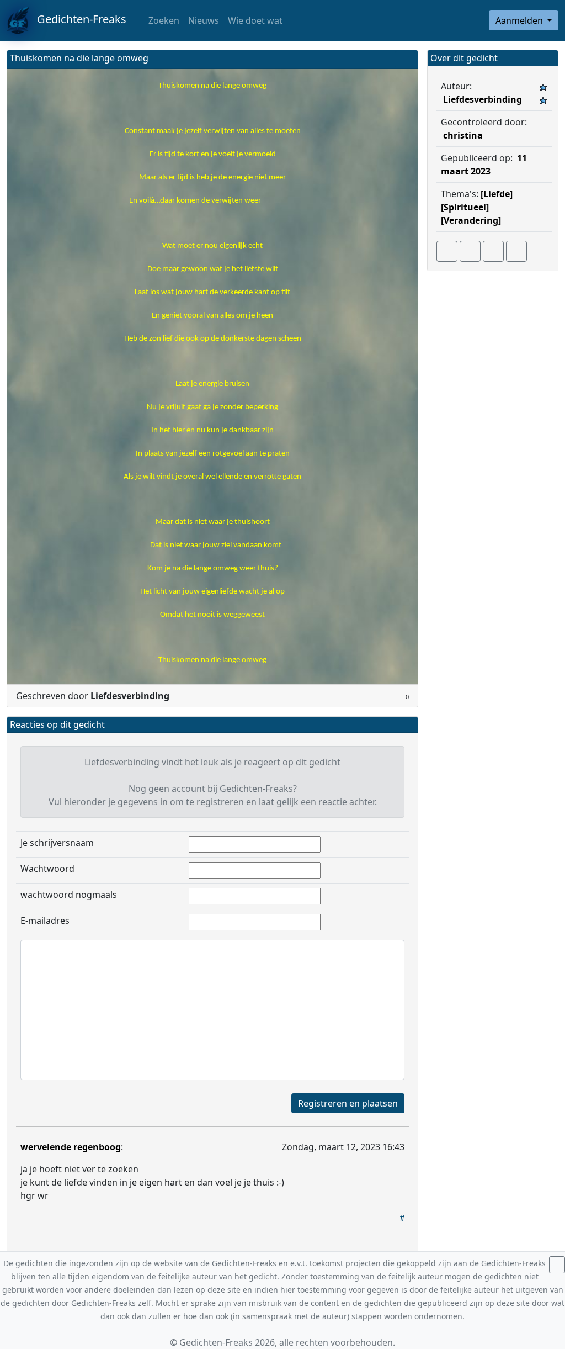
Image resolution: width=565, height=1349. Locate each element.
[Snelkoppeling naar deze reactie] (402, 1217)
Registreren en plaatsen (348, 1103)
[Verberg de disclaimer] (557, 1264)
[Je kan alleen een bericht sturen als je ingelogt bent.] (516, 251)
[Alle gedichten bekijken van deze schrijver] (493, 251)
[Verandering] (471, 220)
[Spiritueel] (465, 207)
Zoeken (162, 20)
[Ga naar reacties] (446, 251)
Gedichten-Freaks (77, 19)
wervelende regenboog (70, 1147)
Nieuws (203, 20)
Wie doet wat (255, 20)
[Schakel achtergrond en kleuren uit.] (405, 59)
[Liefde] (497, 194)
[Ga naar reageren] (470, 251)
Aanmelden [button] (520, 20)
